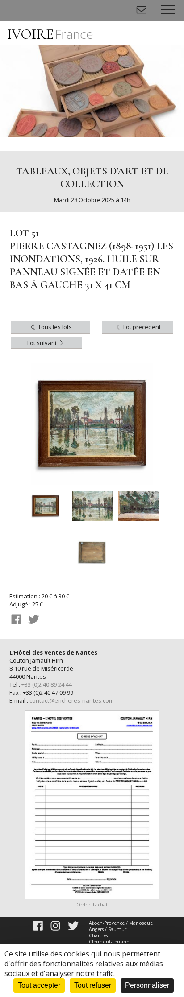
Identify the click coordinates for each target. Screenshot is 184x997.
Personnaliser (147, 985)
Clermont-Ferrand (109, 942)
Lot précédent (141, 327)
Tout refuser (92, 985)
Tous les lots (54, 327)
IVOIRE (50, 34)
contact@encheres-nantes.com (71, 700)
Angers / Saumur (107, 929)
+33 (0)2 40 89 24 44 (46, 684)
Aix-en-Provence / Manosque (121, 923)
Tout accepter (39, 985)
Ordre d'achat (92, 905)
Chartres (98, 935)
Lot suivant (42, 343)
